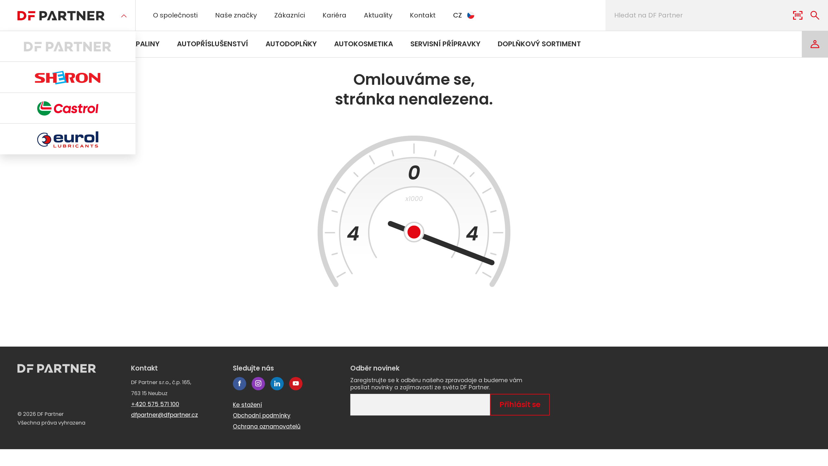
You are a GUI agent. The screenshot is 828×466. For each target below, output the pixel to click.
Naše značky (236, 15)
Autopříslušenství (212, 44)
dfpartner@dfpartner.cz (164, 415)
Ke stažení (247, 405)
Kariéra (334, 15)
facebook (239, 383)
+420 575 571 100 (155, 404)
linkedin (277, 383)
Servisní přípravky (445, 44)
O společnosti (175, 15)
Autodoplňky (291, 44)
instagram (258, 383)
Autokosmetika (363, 44)
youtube (295, 383)
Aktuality (378, 15)
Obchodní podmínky (261, 415)
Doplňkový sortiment (539, 44)
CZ (457, 15)
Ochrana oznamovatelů (266, 426)
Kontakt (423, 15)
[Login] (815, 44)
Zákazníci (289, 15)
